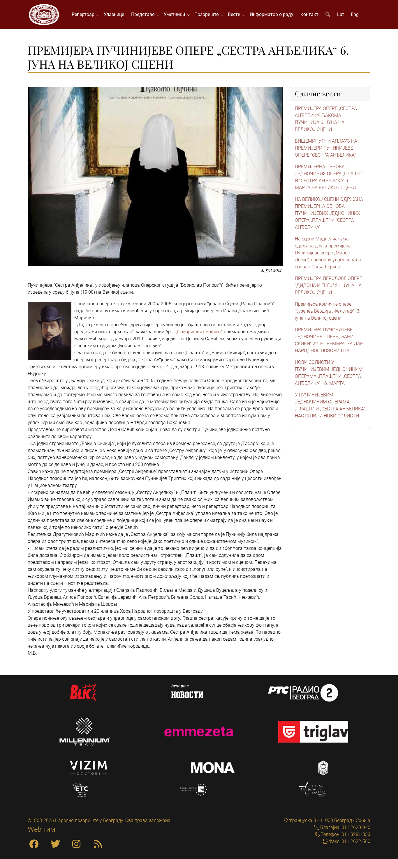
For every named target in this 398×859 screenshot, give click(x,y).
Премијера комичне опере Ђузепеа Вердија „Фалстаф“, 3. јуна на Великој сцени (327, 311)
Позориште (207, 14)
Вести (235, 14)
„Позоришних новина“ (199, 331)
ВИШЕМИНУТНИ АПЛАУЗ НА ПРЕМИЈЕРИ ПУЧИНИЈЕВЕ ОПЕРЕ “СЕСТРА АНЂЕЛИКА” (326, 148)
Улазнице (114, 14)
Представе (144, 14)
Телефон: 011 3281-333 (345, 834)
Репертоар (84, 14)
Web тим (41, 829)
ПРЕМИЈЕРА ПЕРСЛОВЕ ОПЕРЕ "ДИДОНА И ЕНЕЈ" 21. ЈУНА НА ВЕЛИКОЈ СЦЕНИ (328, 285)
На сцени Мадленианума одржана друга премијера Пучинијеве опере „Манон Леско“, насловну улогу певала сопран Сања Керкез (328, 253)
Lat (340, 14)
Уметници (175, 14)
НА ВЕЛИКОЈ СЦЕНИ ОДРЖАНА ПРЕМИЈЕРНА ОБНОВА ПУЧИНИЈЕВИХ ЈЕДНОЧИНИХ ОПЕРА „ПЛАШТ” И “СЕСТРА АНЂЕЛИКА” (329, 213)
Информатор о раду (271, 14)
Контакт (309, 14)
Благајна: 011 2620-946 (344, 827)
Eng (355, 14)
